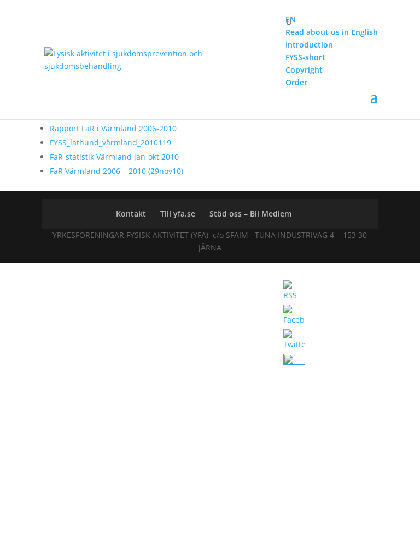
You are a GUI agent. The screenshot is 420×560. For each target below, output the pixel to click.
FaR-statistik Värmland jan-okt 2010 (114, 156)
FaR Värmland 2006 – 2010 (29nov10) (116, 171)
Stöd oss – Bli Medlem (250, 213)
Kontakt (131, 213)
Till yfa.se (177, 213)
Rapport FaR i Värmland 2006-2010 (113, 128)
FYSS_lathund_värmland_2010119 (110, 142)
